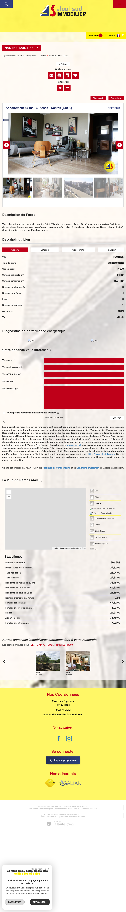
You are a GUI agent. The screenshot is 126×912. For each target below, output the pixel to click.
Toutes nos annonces (89, 809)
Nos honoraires (61, 809)
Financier (111, 250)
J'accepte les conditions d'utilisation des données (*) (32, 412)
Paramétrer (14, 902)
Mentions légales (46, 809)
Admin (76, 809)
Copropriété (78, 250)
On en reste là (38, 868)
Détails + (45, 250)
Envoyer (117, 418)
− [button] (9, 497)
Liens (70, 809)
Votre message (10, 388)
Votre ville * (8, 381)
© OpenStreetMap (78, 548)
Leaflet (55, 548)
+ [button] (9, 492)
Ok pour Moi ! (40, 902)
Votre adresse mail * (12, 367)
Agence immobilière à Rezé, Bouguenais (19, 56)
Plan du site (33, 809)
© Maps (64, 548)
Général (15, 250)
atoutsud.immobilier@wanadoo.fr (62, 714)
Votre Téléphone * (11, 374)
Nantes (43, 56)
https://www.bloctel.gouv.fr (101, 454)
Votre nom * (8, 360)
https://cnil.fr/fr (74, 445)
